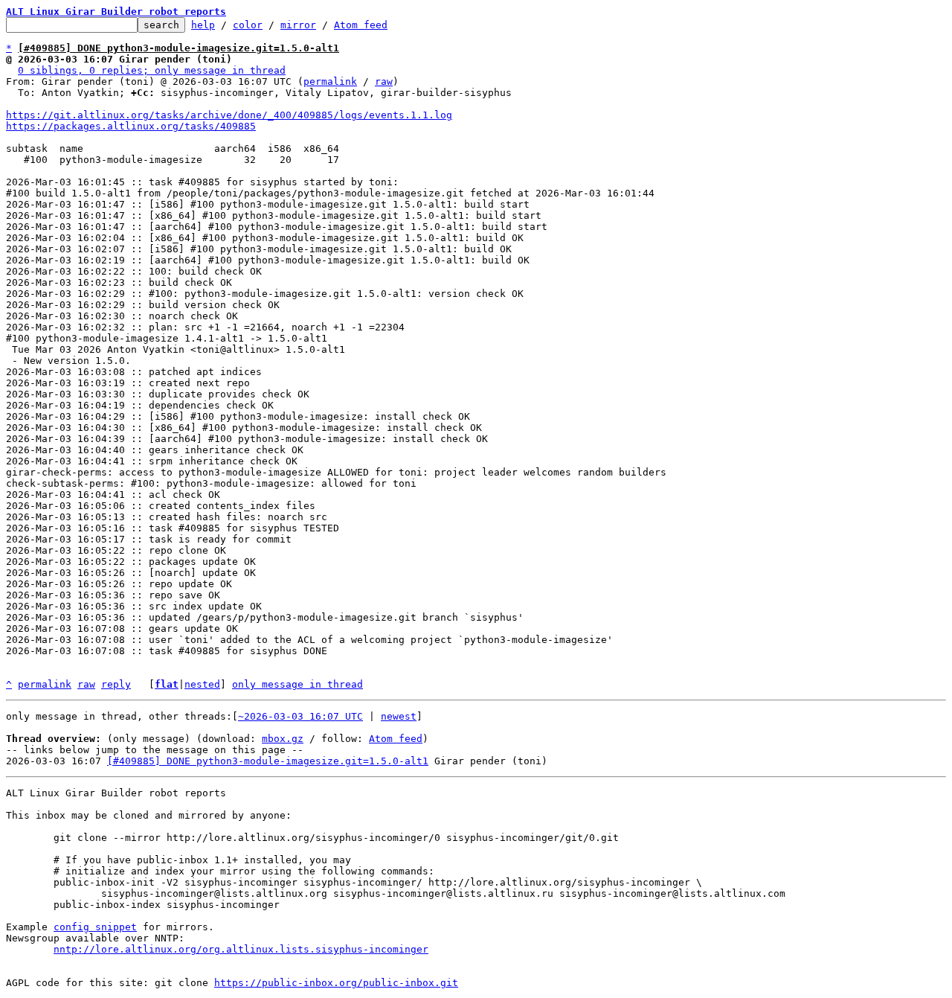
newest (398, 716)
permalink (330, 81)
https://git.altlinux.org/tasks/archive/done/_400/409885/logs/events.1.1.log (229, 115)
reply (116, 684)
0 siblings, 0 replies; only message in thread (152, 70)
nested (202, 684)
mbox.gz (282, 738)
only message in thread (297, 684)
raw (384, 81)
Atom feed (360, 25)
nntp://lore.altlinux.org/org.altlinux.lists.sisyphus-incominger (241, 949)
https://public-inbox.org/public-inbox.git (336, 982)
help (203, 25)
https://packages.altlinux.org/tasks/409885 (131, 126)
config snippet (95, 927)
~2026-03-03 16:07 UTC (300, 716)
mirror (298, 25)
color (248, 25)
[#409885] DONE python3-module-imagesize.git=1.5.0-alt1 (267, 761)
